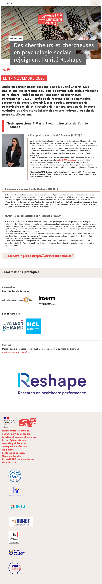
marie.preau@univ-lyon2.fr (15, 352)
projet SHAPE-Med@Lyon (66, 160)
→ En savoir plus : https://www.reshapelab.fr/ (38, 256)
